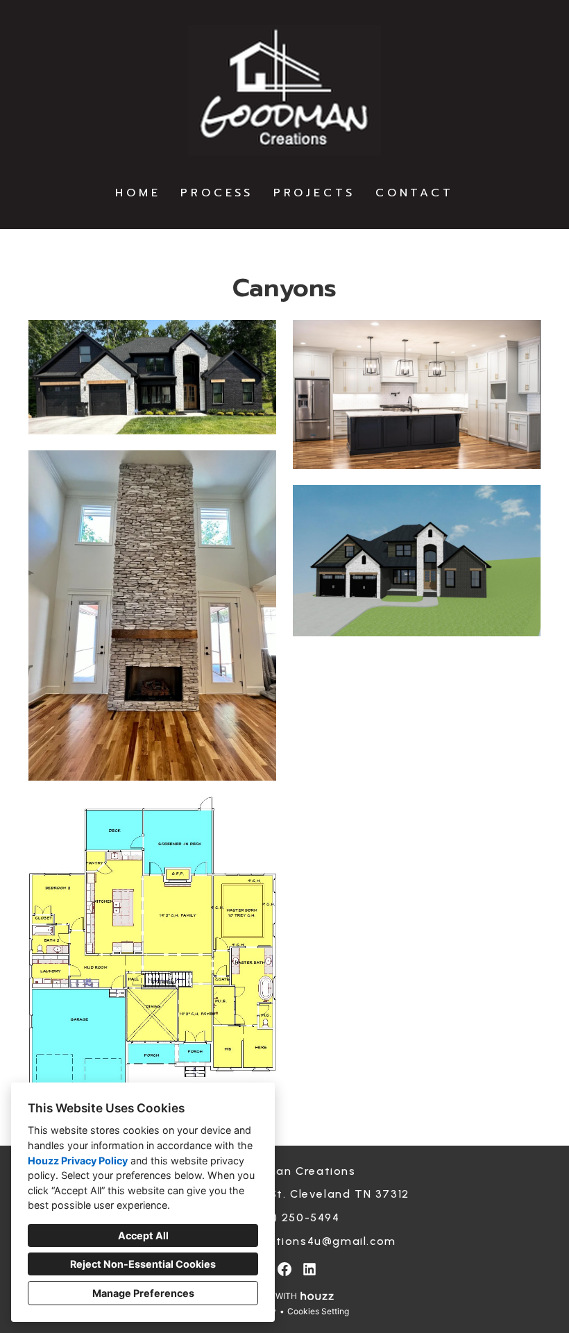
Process (216, 193)
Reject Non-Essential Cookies (143, 1264)
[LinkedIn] (309, 1269)
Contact (414, 193)
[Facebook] (284, 1269)
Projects (314, 193)
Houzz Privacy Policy (78, 1160)
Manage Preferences (143, 1293)
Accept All (143, 1235)
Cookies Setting (318, 1311)
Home (137, 193)
